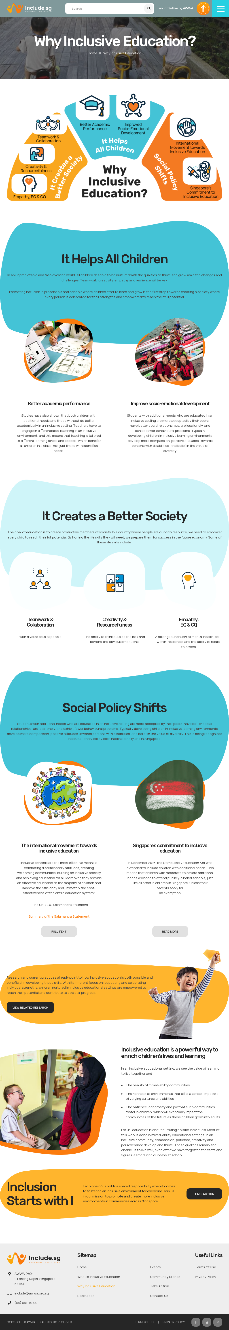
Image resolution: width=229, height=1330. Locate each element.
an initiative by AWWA (176, 8)
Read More (170, 931)
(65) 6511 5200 (26, 1302)
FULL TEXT (59, 931)
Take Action (204, 1194)
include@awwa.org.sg (32, 1293)
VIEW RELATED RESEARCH (30, 1007)
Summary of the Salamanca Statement (59, 916)
